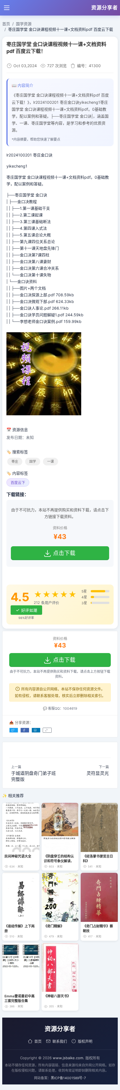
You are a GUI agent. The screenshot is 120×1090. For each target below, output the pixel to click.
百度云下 (18, 482)
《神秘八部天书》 (57, 996)
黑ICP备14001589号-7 (68, 1078)
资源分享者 (104, 7)
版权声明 (85, 1041)
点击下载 (64, 553)
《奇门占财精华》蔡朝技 (98, 928)
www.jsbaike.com (68, 1058)
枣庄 (14, 461)
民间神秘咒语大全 (17, 856)
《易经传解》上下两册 (19, 928)
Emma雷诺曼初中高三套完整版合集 (19, 998)
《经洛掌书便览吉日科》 (98, 858)
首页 (38, 1041)
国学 (32, 461)
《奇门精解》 (54, 926)
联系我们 (59, 1041)
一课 (50, 461)
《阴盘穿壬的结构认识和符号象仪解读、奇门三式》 (59, 858)
